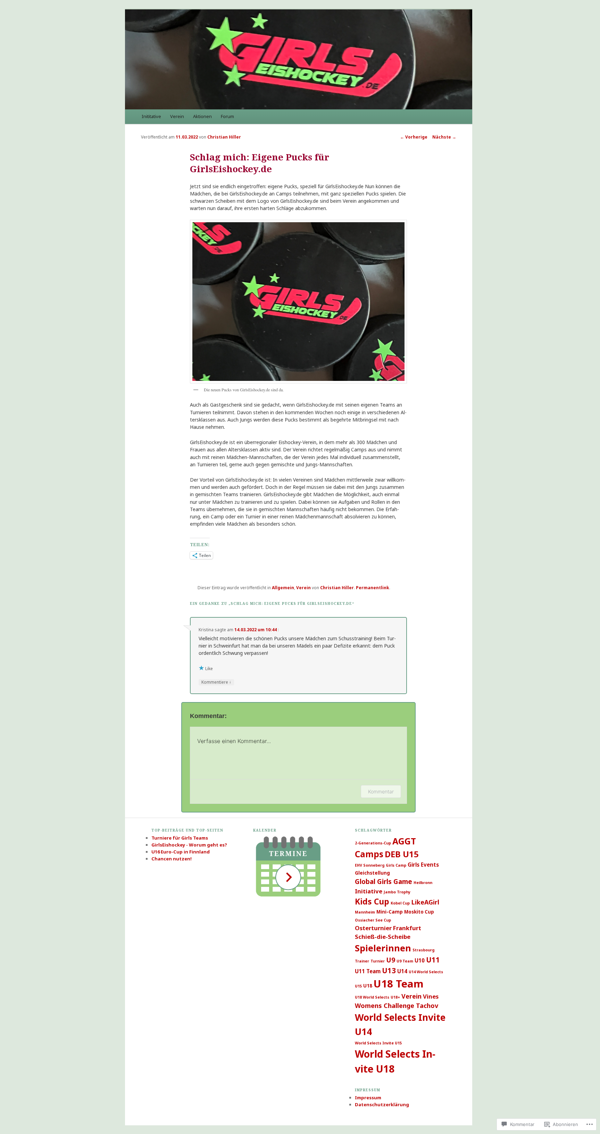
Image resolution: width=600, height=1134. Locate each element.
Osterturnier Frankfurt (388, 928)
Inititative (151, 116)
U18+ (395, 997)
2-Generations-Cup (373, 843)
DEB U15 (402, 854)
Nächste (444, 137)
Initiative (368, 891)
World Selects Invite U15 (378, 1043)
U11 (433, 960)
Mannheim (365, 912)
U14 (402, 971)
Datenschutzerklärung (382, 1104)
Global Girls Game (383, 881)
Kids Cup (372, 901)
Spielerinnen (383, 948)
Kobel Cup (400, 903)
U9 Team (405, 961)
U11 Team (368, 971)
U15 (358, 986)
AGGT (404, 841)
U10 (420, 960)
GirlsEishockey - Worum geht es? (189, 845)
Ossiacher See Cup (373, 920)
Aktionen (202, 116)
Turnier (377, 961)
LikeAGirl (425, 902)
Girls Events (423, 864)
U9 (390, 960)
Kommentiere (216, 682)
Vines (431, 996)
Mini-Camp (389, 912)
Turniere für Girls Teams (179, 838)
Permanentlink (372, 588)
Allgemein (283, 588)
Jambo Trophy (397, 892)
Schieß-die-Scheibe (382, 937)
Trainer (362, 961)
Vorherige (413, 137)
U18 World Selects (372, 997)
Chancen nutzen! (171, 859)
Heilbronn (423, 882)
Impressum (368, 1097)
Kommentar (381, 791)
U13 (389, 970)
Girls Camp (396, 865)
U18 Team (399, 984)
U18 (367, 986)
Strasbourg (423, 950)
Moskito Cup (419, 912)
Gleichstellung (372, 873)
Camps (369, 854)
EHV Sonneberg (369, 865)
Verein (177, 116)
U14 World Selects (426, 971)
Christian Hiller (224, 137)
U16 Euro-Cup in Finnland (180, 852)
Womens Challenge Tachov (396, 1005)
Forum (227, 116)
